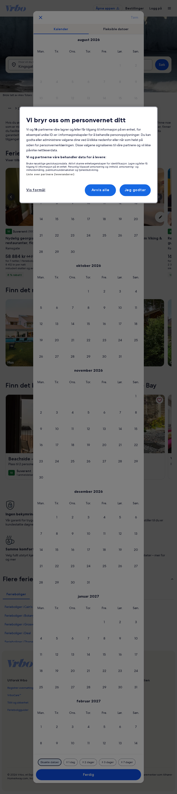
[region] (88, 155)
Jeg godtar (135, 190)
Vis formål (35, 190)
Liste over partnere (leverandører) (50, 174)
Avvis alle (100, 190)
